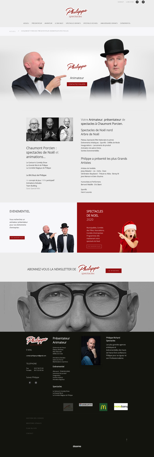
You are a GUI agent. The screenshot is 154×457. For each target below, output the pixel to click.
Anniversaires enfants (109, 23)
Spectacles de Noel (90, 23)
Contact (121, 2)
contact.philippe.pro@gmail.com (36, 356)
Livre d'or (130, 2)
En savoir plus (17, 238)
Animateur (48, 23)
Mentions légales (34, 423)
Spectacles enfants (73, 23)
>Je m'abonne (113, 271)
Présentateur (37, 23)
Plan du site (31, 428)
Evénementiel (125, 23)
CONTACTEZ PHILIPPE (77, 84)
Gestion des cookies (35, 418)
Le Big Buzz (59, 23)
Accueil (26, 23)
